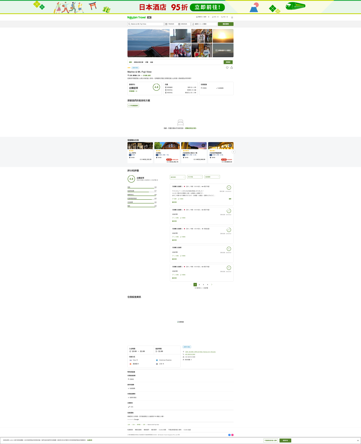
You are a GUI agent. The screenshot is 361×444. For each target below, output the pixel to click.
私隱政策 (89, 440)
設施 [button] (151, 62)
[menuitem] (203, 17)
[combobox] (145, 24)
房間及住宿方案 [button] (138, 62)
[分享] (232, 67)
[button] (136, 17)
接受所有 (285, 440)
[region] (180, 440)
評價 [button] (146, 62)
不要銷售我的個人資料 (271, 440)
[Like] (227, 67)
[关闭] (358, 440)
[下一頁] (233, 151)
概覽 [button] (130, 62)
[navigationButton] (191, 284)
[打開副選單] (232, 17)
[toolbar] (177, 24)
